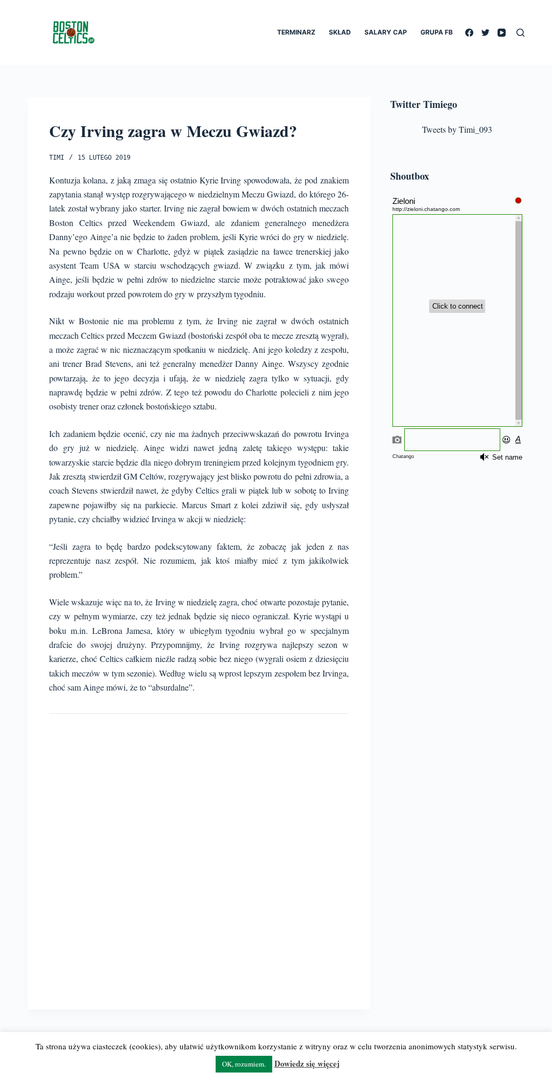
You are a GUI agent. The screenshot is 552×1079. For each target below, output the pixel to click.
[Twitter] (485, 33)
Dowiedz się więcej (307, 1063)
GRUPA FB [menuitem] (436, 32)
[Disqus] (199, 853)
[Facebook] (469, 33)
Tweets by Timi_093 (457, 129)
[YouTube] (502, 33)
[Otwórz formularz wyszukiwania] (520, 33)
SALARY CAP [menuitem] (385, 32)
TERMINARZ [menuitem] (296, 32)
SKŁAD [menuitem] (340, 32)
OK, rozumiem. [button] (244, 1064)
